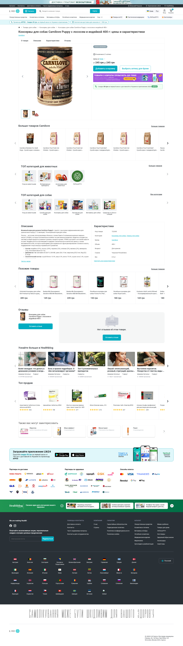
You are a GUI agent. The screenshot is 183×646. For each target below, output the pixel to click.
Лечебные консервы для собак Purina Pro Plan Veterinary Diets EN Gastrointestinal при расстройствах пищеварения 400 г (100, 293)
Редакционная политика (115, 527)
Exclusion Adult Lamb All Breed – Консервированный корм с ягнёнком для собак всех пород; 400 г (147, 293)
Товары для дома (163, 527)
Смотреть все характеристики (104, 261)
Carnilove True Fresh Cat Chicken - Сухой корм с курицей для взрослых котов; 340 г (53, 149)
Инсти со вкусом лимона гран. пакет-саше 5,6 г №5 (75, 406)
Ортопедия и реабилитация (143, 544)
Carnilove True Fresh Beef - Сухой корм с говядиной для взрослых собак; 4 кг (146, 149)
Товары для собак (30, 27)
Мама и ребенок (162, 524)
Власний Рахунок (136, 6)
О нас (67, 6)
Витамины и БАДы (53, 17)
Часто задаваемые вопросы (53, 6)
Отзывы (67, 41)
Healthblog (170, 6)
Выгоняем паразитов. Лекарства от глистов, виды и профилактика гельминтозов (150, 370)
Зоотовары (161, 534)
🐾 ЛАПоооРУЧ (153, 17)
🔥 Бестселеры (167, 17)
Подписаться (48, 539)
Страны (96, 527)
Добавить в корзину (105, 68)
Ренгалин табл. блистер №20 (123, 405)
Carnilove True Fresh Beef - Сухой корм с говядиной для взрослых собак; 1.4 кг (100, 149)
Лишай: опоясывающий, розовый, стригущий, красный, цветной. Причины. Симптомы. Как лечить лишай (121, 370)
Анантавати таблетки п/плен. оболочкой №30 (30, 406)
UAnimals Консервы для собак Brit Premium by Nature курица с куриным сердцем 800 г (30, 293)
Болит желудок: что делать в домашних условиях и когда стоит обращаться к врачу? (31, 370)
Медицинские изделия (87, 17)
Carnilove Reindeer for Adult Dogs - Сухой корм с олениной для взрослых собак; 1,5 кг (30, 149)
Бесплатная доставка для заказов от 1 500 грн (90, 22)
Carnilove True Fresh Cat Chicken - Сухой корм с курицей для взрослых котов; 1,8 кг (123, 149)
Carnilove (21, 35)
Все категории (156, 194)
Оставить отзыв (35, 326)
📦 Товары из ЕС (116, 17)
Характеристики (52, 41)
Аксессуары (161, 540)
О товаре (24, 41)
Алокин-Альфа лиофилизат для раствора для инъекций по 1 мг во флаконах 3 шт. (146, 406)
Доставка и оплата (34, 6)
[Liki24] (14, 631)
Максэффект (69, 428)
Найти (95, 11)
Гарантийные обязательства (117, 524)
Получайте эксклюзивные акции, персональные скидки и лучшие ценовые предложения (28, 532)
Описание (37, 41)
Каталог (12, 6)
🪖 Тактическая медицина (135, 17)
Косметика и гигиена (37, 17)
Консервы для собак (47, 27)
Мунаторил (103, 428)
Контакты (21, 6)
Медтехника (138, 540)
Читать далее (25, 261)
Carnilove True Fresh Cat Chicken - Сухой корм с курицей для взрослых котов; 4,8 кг (77, 149)
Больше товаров (158, 126)
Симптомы (161, 544)
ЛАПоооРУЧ (161, 531)
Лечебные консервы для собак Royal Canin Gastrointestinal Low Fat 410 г (123, 293)
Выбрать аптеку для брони (135, 68)
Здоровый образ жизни (165, 537)
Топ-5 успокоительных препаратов (88, 370)
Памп (135, 428)
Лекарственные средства (18, 17)
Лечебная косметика (69, 17)
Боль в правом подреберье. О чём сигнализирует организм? (61, 370)
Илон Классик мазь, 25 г (98, 405)
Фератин (33, 428)
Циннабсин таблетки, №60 (52, 405)
